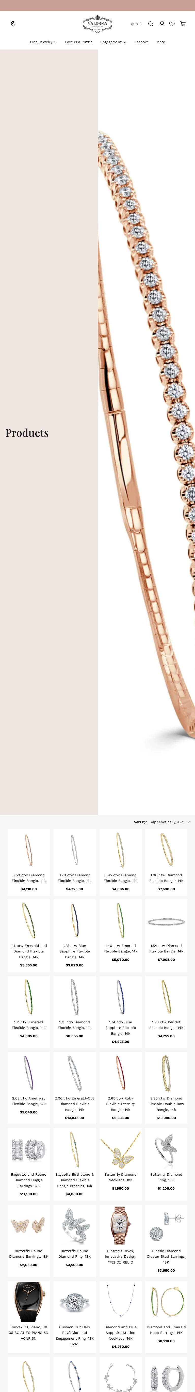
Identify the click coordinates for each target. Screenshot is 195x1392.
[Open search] (151, 24)
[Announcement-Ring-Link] (13, 6)
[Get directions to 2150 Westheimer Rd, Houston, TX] (13, 24)
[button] (162, 822)
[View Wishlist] (172, 24)
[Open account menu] (162, 24)
